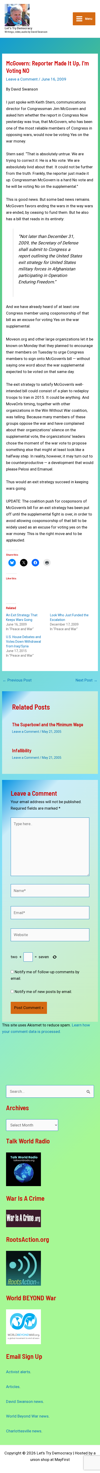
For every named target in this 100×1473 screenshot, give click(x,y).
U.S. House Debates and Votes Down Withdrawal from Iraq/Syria (23, 641)
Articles (13, 1386)
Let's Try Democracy (18, 28)
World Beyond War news (27, 1416)
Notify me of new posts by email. (43, 991)
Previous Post (17, 680)
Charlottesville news (23, 1431)
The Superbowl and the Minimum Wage (47, 724)
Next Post (86, 680)
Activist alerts (18, 1371)
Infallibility (21, 750)
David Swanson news (24, 1401)
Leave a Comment (22, 79)
